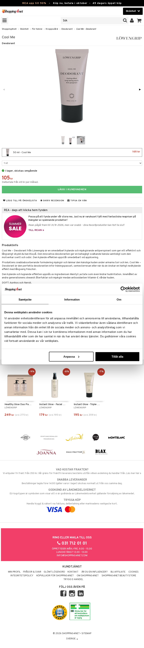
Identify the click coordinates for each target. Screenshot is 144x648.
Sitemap (86, 633)
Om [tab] (119, 299)
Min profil (14, 571)
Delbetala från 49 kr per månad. (20, 182)
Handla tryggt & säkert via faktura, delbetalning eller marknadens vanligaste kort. (72, 501)
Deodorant (67, 29)
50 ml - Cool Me (76, 152)
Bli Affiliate (118, 571)
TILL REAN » (36, 230)
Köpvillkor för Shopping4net (55, 575)
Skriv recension (53, 200)
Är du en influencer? (94, 571)
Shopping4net (9, 29)
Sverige (71, 638)
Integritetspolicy (21, 575)
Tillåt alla (117, 356)
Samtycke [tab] (25, 299)
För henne (37, 29)
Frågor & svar (32, 571)
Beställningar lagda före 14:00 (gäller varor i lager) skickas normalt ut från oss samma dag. (72, 481)
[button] (139, 20)
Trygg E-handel (73, 579)
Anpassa (69, 356)
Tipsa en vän (78, 200)
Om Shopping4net (88, 575)
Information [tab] (72, 299)
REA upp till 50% (34, 3)
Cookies (133, 571)
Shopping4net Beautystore (119, 575)
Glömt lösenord (54, 571)
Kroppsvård (52, 29)
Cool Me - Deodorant (86, 29)
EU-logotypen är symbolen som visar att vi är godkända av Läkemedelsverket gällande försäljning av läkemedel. (72, 491)
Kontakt (73, 571)
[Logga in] (131, 20)
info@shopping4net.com (72, 555)
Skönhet (24, 29)
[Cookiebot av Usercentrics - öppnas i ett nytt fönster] (123, 289)
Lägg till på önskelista (21, 200)
